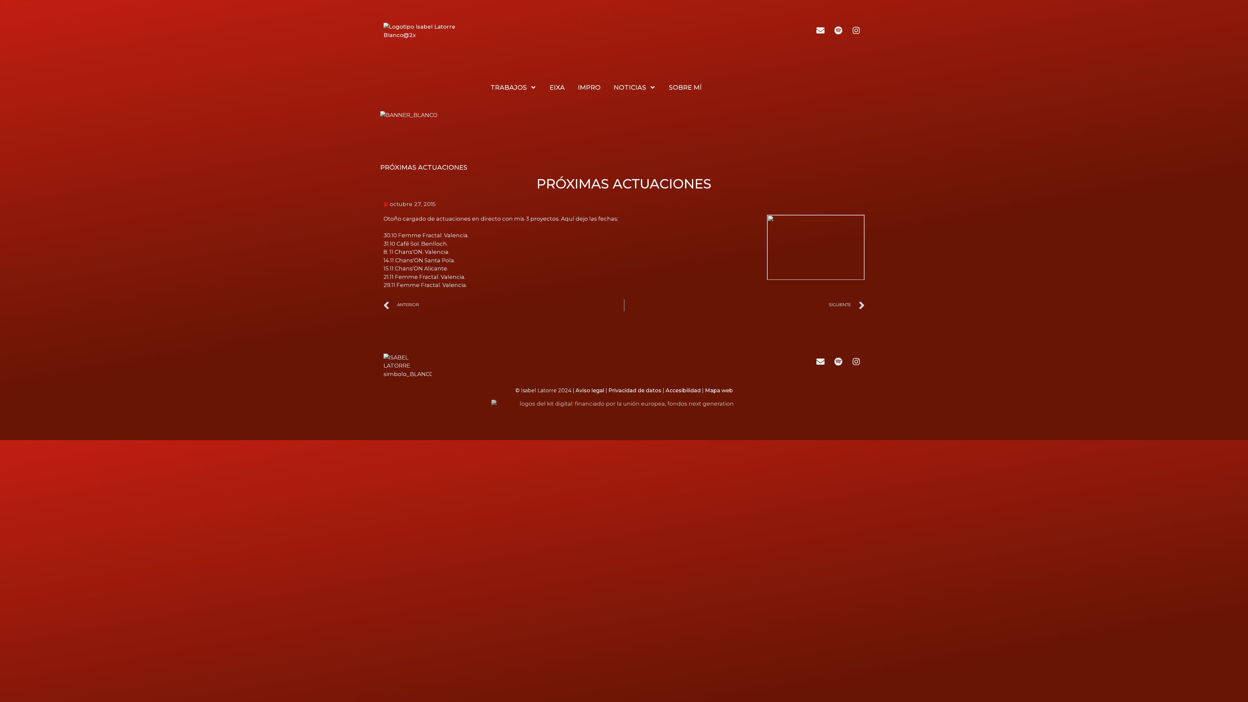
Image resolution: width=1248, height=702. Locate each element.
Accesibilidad (683, 390)
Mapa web (719, 390)
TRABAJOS (508, 87)
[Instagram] (856, 30)
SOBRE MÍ (685, 87)
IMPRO (589, 87)
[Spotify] (838, 30)
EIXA (557, 87)
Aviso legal (590, 390)
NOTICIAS (630, 87)
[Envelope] (820, 30)
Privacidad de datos (634, 390)
